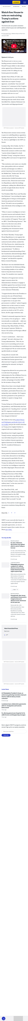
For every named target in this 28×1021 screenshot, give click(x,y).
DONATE (16, 2)
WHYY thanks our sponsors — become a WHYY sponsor (14, 127)
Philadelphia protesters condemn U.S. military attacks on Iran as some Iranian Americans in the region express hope (17, 568)
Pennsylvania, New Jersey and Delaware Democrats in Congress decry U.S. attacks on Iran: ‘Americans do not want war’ (18, 599)
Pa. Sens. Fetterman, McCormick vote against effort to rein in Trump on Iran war (18, 545)
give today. (9, 529)
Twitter (11, 512)
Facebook (8, 512)
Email (14, 512)
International (16, 6)
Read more (6, 631)
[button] (3, 1018)
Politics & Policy (7, 6)
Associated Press (7, 33)
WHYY (6, 2)
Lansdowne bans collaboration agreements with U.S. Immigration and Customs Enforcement (14, 705)
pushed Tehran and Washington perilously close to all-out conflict (13, 422)
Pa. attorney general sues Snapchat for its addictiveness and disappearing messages (13, 714)
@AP (7, 634)
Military (24, 6)
